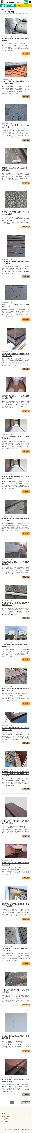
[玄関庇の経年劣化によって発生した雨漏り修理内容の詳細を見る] (16, 349)
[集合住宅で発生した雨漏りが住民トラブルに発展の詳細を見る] (16, 514)
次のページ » (25, 1102)
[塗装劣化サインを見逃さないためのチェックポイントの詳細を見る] (16, 120)
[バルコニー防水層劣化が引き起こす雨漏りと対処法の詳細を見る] (16, 471)
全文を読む (26, 53)
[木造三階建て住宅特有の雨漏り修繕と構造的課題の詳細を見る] (16, 639)
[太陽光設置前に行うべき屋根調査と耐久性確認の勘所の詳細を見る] (16, 76)
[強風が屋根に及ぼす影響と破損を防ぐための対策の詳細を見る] (16, 943)
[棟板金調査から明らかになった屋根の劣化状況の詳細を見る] (16, 557)
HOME (2, 9)
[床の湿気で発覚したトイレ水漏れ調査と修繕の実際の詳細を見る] (16, 391)
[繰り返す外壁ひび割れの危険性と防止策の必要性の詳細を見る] (16, 1031)
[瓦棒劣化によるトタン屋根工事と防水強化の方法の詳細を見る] (16, 858)
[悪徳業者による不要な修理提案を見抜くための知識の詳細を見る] (16, 899)
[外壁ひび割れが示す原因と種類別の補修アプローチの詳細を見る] (16, 598)
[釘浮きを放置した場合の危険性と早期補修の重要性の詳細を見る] (16, 1074)
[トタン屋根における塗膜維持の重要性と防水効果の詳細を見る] (16, 256)
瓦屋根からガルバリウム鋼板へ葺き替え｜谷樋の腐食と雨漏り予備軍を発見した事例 (15, 773)
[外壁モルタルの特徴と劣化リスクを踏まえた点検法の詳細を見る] (16, 207)
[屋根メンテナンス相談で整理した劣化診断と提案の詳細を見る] (16, 299)
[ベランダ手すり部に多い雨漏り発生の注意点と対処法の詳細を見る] (16, 816)
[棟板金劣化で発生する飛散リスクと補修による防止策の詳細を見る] (16, 683)
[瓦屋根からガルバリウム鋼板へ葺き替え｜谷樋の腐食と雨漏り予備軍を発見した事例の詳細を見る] (16, 767)
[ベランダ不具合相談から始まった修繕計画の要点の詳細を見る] (16, 431)
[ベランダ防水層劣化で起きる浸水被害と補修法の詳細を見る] (16, 985)
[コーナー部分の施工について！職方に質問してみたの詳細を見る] (16, 723)
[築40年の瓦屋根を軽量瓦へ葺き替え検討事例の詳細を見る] (16, 34)
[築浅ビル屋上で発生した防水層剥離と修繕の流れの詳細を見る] (16, 163)
